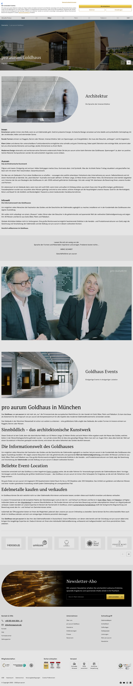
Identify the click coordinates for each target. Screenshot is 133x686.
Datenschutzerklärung (24, 12)
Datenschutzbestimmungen (69, 2)
